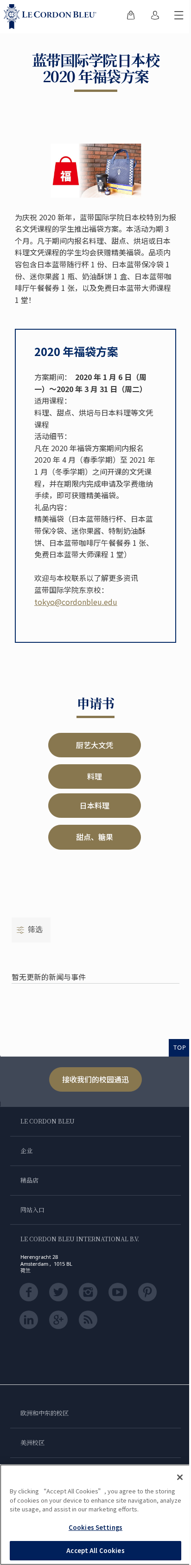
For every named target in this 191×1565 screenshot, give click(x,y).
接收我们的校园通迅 (95, 1079)
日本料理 (94, 805)
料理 (94, 776)
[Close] (180, 1477)
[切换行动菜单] (179, 16)
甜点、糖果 (94, 836)
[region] (95, 1514)
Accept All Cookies (95, 1550)
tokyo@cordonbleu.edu (75, 601)
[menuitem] (131, 16)
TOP (179, 1047)
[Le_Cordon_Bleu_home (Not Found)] (52, 16)
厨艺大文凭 (94, 744)
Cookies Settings (95, 1527)
